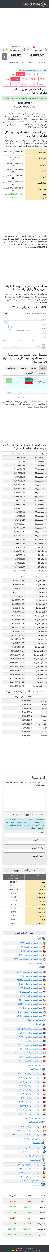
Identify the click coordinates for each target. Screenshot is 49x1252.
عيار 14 (42, 84)
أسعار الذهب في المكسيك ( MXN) (30, 1131)
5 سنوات (41, 373)
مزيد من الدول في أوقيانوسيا (35, 1156)
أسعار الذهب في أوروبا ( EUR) (31, 1033)
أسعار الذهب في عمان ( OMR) (31, 1102)
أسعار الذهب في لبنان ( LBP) (31, 1094)
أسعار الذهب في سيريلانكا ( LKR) (30, 972)
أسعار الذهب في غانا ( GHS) (32, 947)
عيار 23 (33, 79)
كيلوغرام (20, 74)
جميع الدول (36, 1185)
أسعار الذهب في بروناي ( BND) (31, 984)
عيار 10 (23, 84)
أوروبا (38, 1024)
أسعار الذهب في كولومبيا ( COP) (30, 1176)
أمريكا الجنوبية (35, 1160)
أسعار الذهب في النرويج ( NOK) (30, 1037)
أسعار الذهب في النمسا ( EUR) (31, 1061)
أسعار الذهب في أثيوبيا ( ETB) (31, 943)
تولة (12, 74)
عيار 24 (43, 79)
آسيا (39, 967)
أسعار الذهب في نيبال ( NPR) (31, 1008)
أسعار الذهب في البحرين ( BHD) (30, 1078)
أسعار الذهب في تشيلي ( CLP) (31, 1173)
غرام (28, 74)
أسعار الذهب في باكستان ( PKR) (30, 1012)
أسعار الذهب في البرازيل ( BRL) (30, 1168)
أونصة (35, 74)
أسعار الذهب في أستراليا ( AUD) (30, 1148)
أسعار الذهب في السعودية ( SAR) (30, 1110)
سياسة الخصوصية (35, 1251)
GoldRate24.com (21, 1249)
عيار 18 (6, 79)
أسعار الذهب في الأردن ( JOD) (31, 1086)
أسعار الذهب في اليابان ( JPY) (31, 996)
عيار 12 (32, 84)
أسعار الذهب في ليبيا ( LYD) (32, 1098)
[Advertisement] (24, 28)
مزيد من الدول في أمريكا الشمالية (33, 1139)
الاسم (42, 832)
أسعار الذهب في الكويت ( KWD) (30, 1090)
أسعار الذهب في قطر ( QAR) (31, 1106)
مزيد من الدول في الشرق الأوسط (33, 1118)
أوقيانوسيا (37, 1143)
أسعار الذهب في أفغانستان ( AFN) (29, 980)
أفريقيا (38, 938)
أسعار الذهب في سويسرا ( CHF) (30, 1045)
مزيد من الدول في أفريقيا (36, 963)
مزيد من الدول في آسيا (37, 1020)
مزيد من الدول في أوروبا (36, 1065)
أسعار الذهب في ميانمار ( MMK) (30, 1004)
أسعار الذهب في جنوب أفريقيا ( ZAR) (28, 959)
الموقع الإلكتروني (38, 848)
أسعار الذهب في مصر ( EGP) (31, 1082)
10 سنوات (29, 373)
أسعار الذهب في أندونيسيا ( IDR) (30, 992)
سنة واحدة (11, 368)
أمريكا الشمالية (35, 1122)
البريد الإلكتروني (38, 840)
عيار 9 (15, 84)
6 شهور (23, 368)
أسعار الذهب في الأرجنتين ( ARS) (30, 1164)
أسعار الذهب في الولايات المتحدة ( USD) (27, 1135)
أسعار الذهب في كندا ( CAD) (32, 1127)
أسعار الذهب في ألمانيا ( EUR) (31, 1057)
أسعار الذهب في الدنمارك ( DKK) (30, 1029)
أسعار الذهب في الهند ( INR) (32, 988)
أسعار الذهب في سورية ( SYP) (31, 1114)
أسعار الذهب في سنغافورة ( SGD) (29, 1016)
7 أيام (43, 368)
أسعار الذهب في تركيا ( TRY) (31, 1049)
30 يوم (33, 368)
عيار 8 (6, 84)
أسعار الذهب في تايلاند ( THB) (31, 976)
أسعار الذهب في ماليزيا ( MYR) (31, 1000)
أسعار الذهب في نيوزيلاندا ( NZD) (30, 1151)
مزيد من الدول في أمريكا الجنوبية (33, 1180)
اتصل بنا (26, 1251)
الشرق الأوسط (35, 1069)
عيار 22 (24, 79)
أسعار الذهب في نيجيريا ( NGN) (31, 955)
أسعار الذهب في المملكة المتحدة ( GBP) (27, 1053)
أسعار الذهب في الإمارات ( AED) (30, 1074)
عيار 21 (15, 79)
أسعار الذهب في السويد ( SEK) (31, 1041)
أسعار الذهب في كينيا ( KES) (32, 951)
